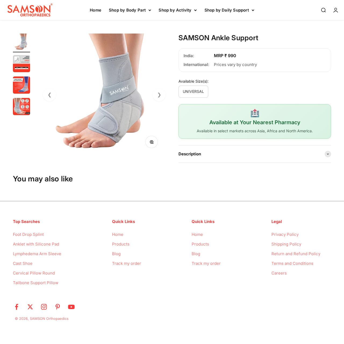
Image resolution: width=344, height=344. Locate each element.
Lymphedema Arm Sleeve (37, 253)
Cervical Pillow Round (34, 273)
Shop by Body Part (127, 10)
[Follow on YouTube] (71, 306)
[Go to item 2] (21, 64)
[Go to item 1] (21, 43)
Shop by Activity (175, 10)
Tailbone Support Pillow (35, 282)
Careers (279, 273)
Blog (116, 253)
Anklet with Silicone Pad (36, 244)
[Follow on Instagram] (44, 306)
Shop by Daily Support (227, 10)
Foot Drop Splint (28, 234)
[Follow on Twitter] (30, 306)
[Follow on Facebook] (16, 306)
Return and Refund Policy (295, 253)
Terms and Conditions (292, 263)
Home (95, 10)
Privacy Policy (285, 234)
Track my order (126, 263)
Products (121, 244)
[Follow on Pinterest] (57, 306)
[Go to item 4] (21, 107)
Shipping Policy (286, 244)
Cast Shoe (23, 263)
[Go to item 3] (21, 85)
